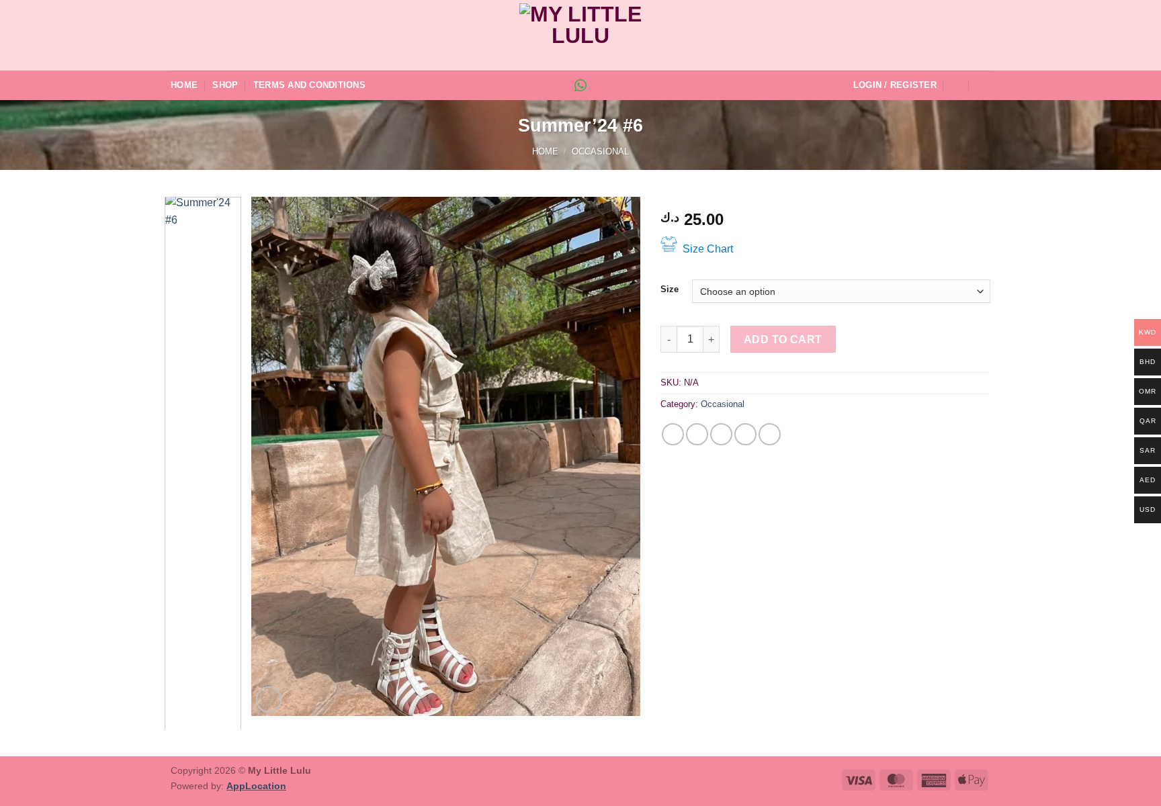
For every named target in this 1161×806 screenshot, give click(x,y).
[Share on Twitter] (697, 434)
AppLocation (256, 785)
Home (184, 85)
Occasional (600, 151)
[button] (895, 85)
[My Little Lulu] (580, 35)
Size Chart (708, 249)
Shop (225, 85)
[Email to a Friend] (721, 434)
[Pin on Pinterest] (745, 434)
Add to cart (783, 339)
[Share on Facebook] (673, 434)
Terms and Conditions (309, 85)
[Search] (956, 85)
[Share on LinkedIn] (770, 434)
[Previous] (275, 456)
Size (669, 289)
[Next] (616, 456)
